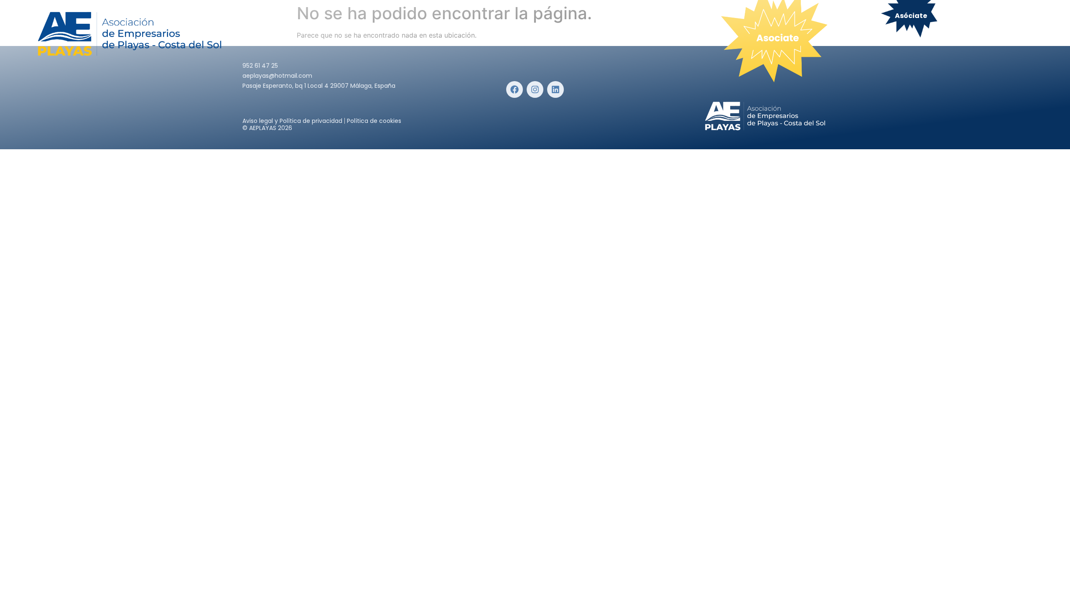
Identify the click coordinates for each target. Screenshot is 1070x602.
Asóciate (911, 15)
